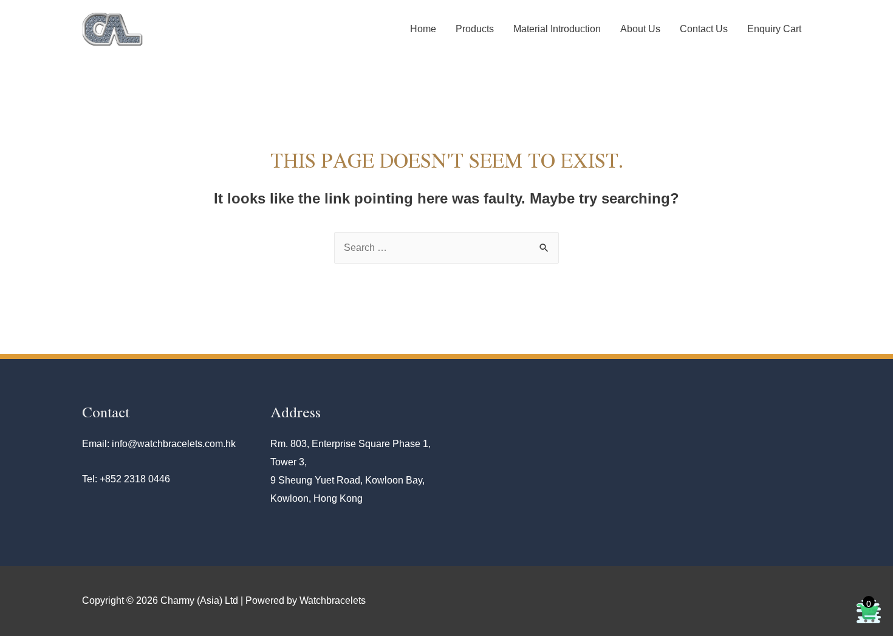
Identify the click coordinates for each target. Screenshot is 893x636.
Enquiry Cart (774, 29)
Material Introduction (557, 29)
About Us (640, 29)
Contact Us (704, 29)
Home (423, 29)
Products (475, 29)
